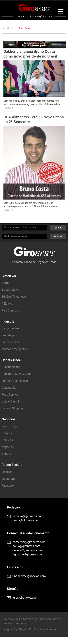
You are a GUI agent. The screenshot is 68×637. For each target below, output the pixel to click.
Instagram (8, 478)
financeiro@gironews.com (29, 576)
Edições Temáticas (14, 296)
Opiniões (7, 440)
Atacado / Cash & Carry (17, 374)
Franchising (9, 426)
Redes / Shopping (13, 408)
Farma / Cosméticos (15, 380)
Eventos (7, 433)
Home (10, 28)
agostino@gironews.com (28, 554)
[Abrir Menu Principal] (60, 12)
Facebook (8, 485)
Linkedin (7, 472)
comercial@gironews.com (29, 542)
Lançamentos (10, 328)
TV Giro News (10, 289)
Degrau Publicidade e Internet (38, 629)
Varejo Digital (10, 401)
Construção (9, 387)
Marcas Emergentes (14, 349)
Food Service (10, 394)
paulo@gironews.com (26, 546)
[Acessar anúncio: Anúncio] (34, 45)
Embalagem (9, 335)
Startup (6, 453)
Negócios (8, 447)
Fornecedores (10, 342)
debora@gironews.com (27, 550)
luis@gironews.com (25, 597)
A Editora (7, 303)
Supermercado (11, 367)
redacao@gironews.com (28, 516)
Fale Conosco (10, 310)
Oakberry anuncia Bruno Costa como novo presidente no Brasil (30, 53)
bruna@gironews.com (26, 520)
